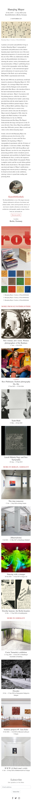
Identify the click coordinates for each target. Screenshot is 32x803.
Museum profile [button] (16, 215)
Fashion (16, 379)
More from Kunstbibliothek (16, 306)
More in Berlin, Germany (16, 467)
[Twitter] (15, 798)
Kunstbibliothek (16, 196)
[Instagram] (19, 798)
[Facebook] (12, 798)
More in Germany (16, 618)
